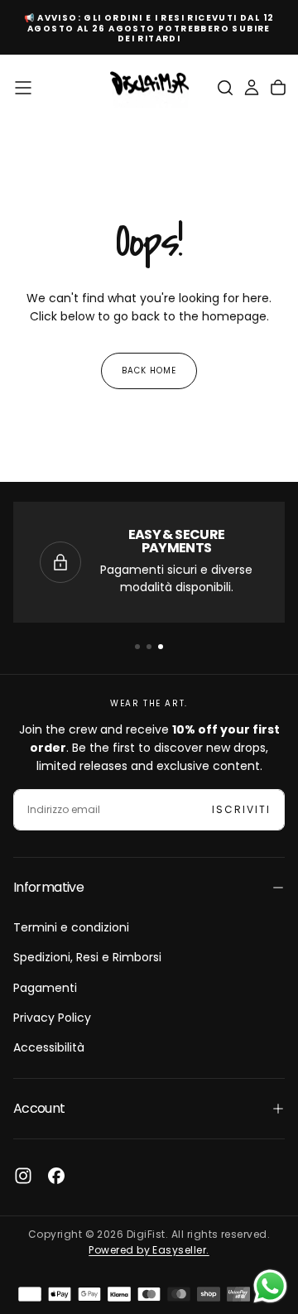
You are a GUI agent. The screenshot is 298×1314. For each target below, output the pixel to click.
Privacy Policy (52, 1017)
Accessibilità (48, 1047)
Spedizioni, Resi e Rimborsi (87, 957)
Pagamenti (45, 987)
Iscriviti (241, 809)
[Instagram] (23, 1176)
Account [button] (39, 1108)
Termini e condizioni (71, 927)
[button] (23, 88)
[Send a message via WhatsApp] (270, 1286)
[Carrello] (278, 88)
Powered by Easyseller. (149, 1250)
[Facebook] (56, 1176)
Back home (149, 370)
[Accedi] (252, 88)
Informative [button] (48, 887)
